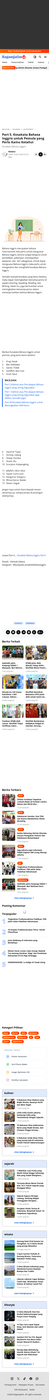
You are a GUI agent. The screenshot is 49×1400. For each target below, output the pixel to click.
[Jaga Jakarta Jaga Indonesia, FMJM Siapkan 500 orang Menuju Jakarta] (8, 851)
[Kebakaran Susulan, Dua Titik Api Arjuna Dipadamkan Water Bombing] (8, 817)
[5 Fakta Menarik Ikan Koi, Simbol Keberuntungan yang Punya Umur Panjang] (9, 1316)
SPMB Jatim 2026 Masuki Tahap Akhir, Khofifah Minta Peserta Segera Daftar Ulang (36, 665)
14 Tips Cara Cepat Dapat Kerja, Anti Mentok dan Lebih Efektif (30, 1326)
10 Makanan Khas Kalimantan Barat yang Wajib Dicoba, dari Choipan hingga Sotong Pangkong (30, 1127)
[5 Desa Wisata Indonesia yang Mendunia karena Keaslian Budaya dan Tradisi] (9, 1270)
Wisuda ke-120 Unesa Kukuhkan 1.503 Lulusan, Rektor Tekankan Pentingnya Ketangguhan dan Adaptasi (12, 694)
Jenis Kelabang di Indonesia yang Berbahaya (22, 941)
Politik (31, 62)
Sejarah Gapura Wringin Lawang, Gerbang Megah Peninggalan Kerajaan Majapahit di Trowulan (28, 1198)
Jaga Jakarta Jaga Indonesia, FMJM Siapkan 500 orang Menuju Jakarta (32, 852)
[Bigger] (45, 154)
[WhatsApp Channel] (37, 1378)
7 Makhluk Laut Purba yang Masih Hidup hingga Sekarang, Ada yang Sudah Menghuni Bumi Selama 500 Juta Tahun (30, 1173)
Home (4, 62)
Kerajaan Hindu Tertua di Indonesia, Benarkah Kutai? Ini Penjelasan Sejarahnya (30, 1210)
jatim (20, 795)
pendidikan (30, 623)
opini (20, 829)
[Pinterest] (29, 632)
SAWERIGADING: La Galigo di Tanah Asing (26, 962)
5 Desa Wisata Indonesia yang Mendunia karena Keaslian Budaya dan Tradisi (30, 1268)
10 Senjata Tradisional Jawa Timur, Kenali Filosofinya (26, 931)
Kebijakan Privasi (26, 1385)
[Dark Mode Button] (35, 57)
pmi (20, 863)
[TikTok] (24, 1378)
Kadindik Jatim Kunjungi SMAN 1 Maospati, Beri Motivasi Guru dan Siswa (12, 665)
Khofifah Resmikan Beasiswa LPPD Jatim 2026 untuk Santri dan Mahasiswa (36, 694)
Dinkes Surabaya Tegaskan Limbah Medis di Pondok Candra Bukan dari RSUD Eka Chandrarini (32, 801)
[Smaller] (36, 154)
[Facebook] (13, 632)
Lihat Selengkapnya (23, 898)
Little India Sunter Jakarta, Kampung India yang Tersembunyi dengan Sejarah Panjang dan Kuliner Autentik (30, 1115)
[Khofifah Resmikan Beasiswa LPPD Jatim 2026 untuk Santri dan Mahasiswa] (36, 682)
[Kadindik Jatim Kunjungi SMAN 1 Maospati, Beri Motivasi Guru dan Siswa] (13, 653)
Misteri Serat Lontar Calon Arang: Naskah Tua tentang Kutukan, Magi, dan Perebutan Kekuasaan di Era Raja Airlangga (27, 953)
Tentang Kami (10, 1385)
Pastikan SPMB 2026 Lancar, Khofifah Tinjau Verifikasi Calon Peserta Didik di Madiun (12, 723)
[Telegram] (24, 632)
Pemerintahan (17, 62)
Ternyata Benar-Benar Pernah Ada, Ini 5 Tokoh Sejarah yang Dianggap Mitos (30, 1185)
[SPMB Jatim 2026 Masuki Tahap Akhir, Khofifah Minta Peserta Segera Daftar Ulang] (36, 653)
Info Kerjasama (21, 1389)
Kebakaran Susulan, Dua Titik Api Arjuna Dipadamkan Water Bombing (31, 818)
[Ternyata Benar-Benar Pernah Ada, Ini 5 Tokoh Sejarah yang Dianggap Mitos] (9, 1187)
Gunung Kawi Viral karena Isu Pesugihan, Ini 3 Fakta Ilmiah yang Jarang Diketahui (30, 1243)
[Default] (41, 154)
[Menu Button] (45, 57)
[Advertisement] (24, 24)
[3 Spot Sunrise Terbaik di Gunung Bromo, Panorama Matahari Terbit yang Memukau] (9, 1258)
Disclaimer (40, 1385)
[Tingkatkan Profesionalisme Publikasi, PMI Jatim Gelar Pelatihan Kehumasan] (8, 868)
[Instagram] (12, 1378)
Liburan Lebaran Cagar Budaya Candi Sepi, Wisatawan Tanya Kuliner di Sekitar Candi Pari (30, 1281)
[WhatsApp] (34, 632)
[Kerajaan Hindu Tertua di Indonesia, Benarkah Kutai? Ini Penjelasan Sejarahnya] (9, 1212)
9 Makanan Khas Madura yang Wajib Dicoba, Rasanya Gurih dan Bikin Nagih (30, 1102)
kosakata (18, 623)
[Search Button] (40, 57)
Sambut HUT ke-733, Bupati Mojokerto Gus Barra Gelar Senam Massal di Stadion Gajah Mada (29, 1339)
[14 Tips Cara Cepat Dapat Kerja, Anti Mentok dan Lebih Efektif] (9, 1328)
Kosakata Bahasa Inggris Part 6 (31, 555)
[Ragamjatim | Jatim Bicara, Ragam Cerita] (14, 57)
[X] (18, 632)
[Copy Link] (8, 632)
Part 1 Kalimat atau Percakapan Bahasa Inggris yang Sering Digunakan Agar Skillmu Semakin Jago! (24, 395)
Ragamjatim (19, 1394)
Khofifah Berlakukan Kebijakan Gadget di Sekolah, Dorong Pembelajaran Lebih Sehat (35, 723)
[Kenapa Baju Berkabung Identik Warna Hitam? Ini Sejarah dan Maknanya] (9, 1354)
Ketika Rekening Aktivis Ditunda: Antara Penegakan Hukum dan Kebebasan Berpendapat (32, 835)
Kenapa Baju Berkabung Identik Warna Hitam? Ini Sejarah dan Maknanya (28, 1352)
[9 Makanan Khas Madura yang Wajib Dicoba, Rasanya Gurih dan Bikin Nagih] (9, 1104)
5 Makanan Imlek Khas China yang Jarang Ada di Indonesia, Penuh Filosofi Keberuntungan (30, 1140)
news (21, 846)
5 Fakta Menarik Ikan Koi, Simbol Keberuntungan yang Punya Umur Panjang (29, 1314)
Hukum (41, 62)
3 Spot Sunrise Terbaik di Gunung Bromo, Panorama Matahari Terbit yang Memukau (29, 1256)
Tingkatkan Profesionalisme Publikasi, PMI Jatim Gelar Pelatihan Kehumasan (29, 869)
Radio (32, 1389)
